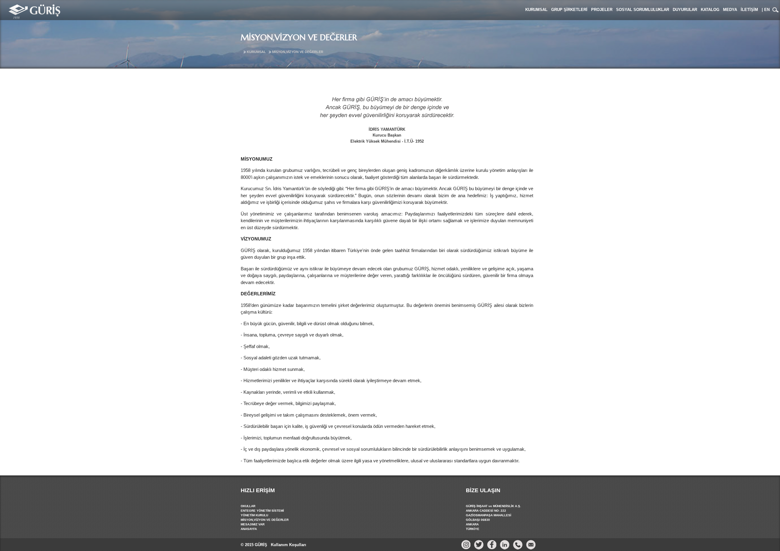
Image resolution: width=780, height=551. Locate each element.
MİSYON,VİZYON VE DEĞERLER (297, 52)
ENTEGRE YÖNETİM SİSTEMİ (262, 510)
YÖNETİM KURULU (254, 515)
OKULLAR (248, 506)
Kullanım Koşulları (288, 544)
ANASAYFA (249, 529)
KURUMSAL (256, 52)
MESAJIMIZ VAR (252, 524)
